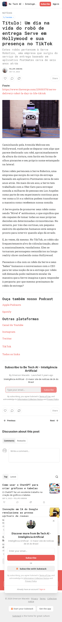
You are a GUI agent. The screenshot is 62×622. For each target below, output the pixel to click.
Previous (11, 420)
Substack (16, 616)
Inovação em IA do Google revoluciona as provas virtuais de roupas (20, 512)
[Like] (5, 78)
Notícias (7, 13)
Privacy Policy (31, 581)
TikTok (6, 346)
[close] (53, 521)
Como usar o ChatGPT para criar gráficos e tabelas (20, 486)
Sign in (56, 4)
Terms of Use (44, 575)
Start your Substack (23, 608)
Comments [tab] (9, 440)
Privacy (34, 598)
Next (52, 420)
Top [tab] (5, 476)
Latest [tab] (13, 476)
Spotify (6, 311)
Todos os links (11, 354)
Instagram (8, 331)
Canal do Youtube (12, 325)
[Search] (57, 477)
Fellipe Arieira (15, 69)
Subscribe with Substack (33, 568)
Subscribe (45, 4)
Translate (8, 17)
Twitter (7, 338)
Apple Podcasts (11, 304)
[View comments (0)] (12, 78)
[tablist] (14, 441)
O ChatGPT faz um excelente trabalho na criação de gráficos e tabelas (22, 493)
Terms (43, 598)
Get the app (45, 608)
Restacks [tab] (21, 440)
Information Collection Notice (36, 578)
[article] (31, 493)
